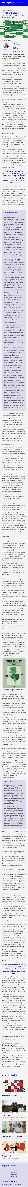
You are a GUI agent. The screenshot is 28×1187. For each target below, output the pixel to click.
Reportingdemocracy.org (8, 1045)
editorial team (15, 1059)
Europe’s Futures (21, 1050)
